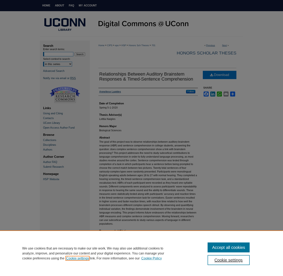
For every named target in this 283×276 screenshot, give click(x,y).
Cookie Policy (151, 258)
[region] (141, 253)
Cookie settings (77, 258)
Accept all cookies (228, 247)
